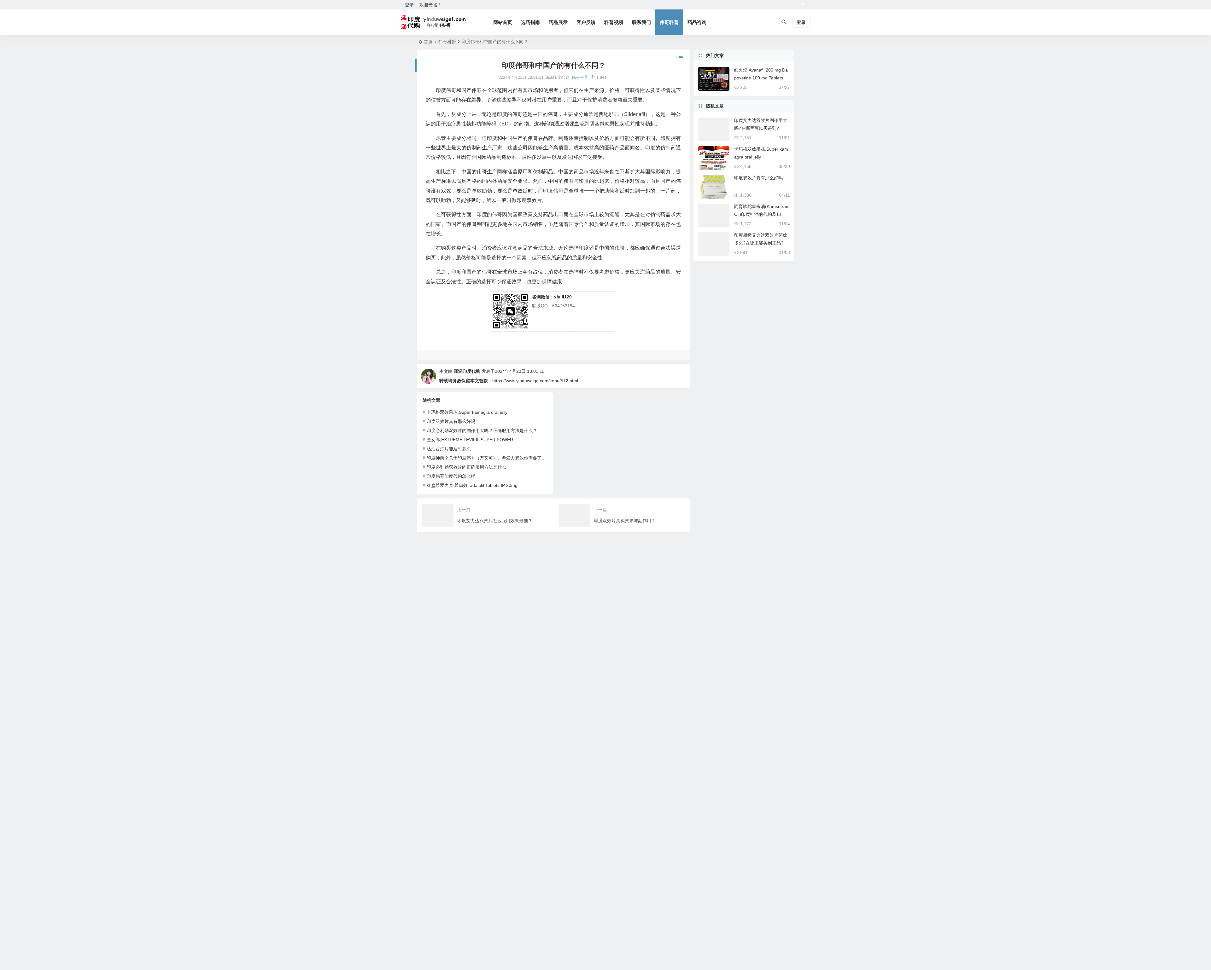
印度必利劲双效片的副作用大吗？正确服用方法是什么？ (482, 430)
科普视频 (613, 22)
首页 (428, 41)
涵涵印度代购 (467, 371)
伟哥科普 (669, 22)
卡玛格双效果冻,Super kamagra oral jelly (467, 412)
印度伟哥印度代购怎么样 (451, 476)
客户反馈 (585, 22)
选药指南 (530, 22)
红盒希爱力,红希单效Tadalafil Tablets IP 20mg (472, 485)
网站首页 (502, 22)
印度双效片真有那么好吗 (451, 421)
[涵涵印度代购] (434, 22)
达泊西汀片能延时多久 (449, 448)
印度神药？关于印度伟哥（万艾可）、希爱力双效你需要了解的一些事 (495, 457)
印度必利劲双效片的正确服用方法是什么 (466, 467)
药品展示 (558, 22)
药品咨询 (696, 22)
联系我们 (641, 22)
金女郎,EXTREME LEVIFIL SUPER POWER (470, 439)
